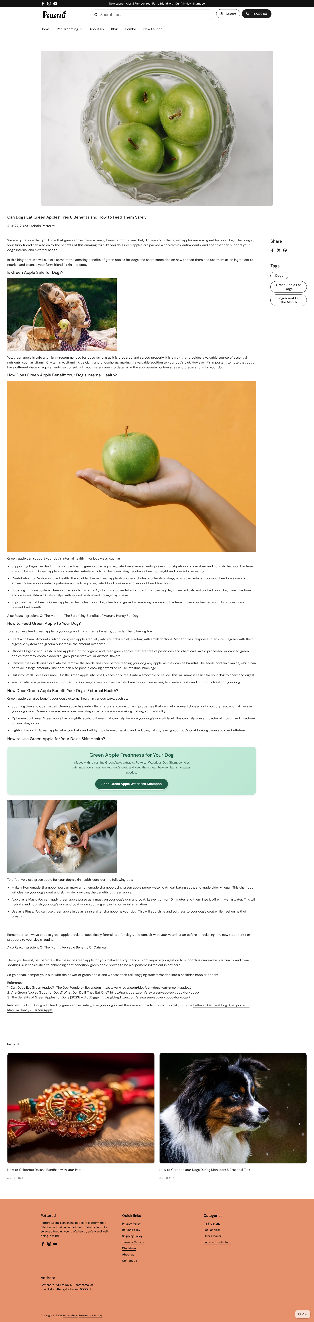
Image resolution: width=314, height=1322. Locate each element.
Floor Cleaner (212, 1236)
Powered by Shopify (90, 1315)
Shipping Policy (132, 1236)
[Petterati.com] (55, 14)
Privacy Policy (131, 1224)
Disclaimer (129, 1248)
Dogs (279, 275)
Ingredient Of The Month (289, 300)
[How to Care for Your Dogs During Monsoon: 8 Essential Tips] (233, 1108)
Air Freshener (213, 1224)
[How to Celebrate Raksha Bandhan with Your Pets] (81, 1108)
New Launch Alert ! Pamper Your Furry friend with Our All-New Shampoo (157, 3)
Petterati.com (70, 1315)
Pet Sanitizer (212, 1230)
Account (231, 13)
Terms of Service (133, 1242)
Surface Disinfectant (217, 1242)
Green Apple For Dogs (288, 287)
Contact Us (129, 1261)
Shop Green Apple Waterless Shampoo (131, 784)
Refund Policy (131, 1230)
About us (128, 1254)
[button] (256, 13)
